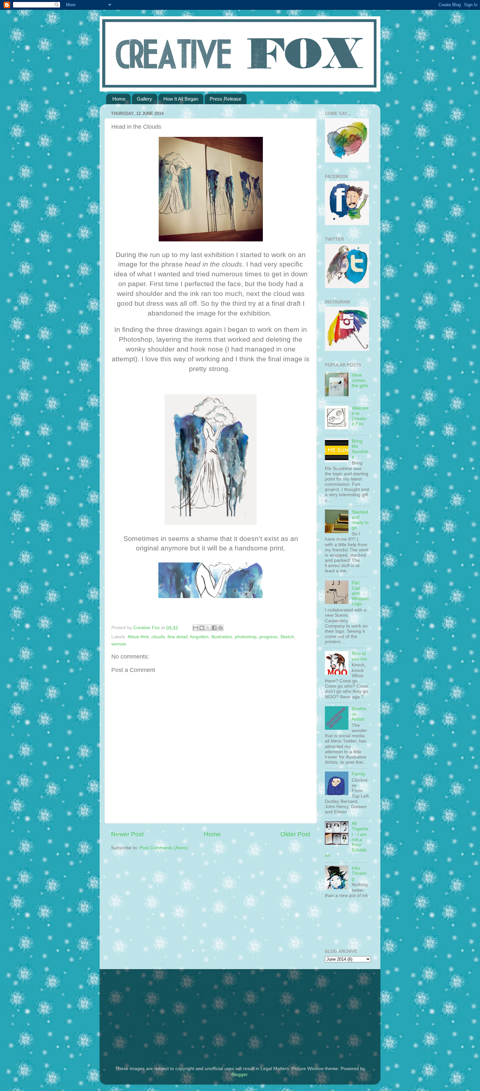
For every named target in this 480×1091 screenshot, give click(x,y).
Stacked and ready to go (360, 520)
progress (268, 636)
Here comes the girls (360, 380)
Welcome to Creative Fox (360, 416)
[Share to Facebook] (214, 628)
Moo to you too (359, 656)
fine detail (177, 636)
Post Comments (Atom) (163, 847)
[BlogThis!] (202, 628)
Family (358, 774)
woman (118, 644)
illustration (221, 636)
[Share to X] (208, 628)
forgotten (199, 636)
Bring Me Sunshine (360, 449)
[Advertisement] (152, 1013)
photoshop (246, 636)
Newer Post (127, 834)
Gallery (144, 99)
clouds (158, 636)
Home (118, 99)
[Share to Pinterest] (220, 628)
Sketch (287, 636)
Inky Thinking (359, 873)
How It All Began (180, 99)
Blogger (239, 1074)
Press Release (225, 99)
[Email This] (195, 628)
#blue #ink (138, 636)
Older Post (295, 834)
